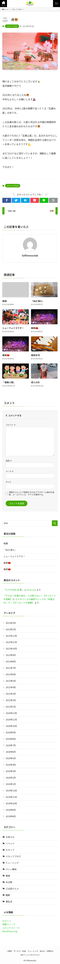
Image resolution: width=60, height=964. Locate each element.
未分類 (9, 882)
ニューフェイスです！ (14, 556)
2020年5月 (11, 758)
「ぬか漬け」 (10, 549)
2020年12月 (11, 713)
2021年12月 (11, 635)
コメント (11, 424)
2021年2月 (11, 700)
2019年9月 (11, 809)
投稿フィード (8, 924)
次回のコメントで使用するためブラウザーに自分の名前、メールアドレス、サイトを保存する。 (31, 493)
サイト (8, 482)
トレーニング (12, 862)
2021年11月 (11, 642)
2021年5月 (11, 680)
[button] (3, 3)
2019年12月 (11, 790)
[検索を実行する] (55, 523)
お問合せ (49, 951)
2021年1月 (11, 706)
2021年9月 (11, 654)
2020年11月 (11, 719)
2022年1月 (11, 629)
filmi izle (31, 589)
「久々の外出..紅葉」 (13, 589)
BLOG (42, 951)
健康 (8, 875)
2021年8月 (11, 661)
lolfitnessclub (30, 255)
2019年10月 (11, 803)
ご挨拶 (9, 951)
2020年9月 (11, 732)
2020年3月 (11, 771)
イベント (10, 843)
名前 (9, 460)
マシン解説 (11, 869)
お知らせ (10, 836)
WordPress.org (9, 931)
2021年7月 (11, 667)
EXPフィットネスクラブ (30, 955)
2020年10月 (11, 725)
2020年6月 (11, 751)
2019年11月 (11, 796)
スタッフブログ (12, 26)
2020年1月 (11, 784)
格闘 (5, 543)
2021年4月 (11, 687)
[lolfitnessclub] (30, 3)
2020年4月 (11, 764)
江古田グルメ (12, 888)
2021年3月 (11, 693)
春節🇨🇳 (7, 562)
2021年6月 (11, 674)
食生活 (9, 901)
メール (10, 471)
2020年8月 (11, 738)
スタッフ (10, 849)
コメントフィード (11, 927)
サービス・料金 (20, 951)
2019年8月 (11, 816)
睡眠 (8, 895)
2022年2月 (11, 622)
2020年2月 (11, 777)
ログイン (6, 920)
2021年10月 (11, 648)
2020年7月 (11, 745)
